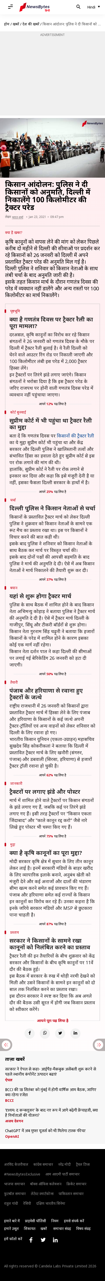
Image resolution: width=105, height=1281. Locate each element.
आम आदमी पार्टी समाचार (62, 1174)
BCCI (9, 1100)
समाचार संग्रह (62, 1228)
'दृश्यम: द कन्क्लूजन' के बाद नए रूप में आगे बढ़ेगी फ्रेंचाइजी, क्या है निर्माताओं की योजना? (51, 1113)
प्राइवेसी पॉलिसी (35, 1220)
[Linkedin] (75, 1033)
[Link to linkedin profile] (55, 1240)
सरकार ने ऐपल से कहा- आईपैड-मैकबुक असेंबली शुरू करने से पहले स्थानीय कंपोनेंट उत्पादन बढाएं (50, 1072)
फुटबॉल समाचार (15, 1193)
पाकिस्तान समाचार (71, 1193)
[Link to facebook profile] (31, 1240)
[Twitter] (60, 1033)
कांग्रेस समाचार (43, 1164)
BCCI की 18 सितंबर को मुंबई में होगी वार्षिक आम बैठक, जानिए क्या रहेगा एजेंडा (50, 1092)
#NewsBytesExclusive (22, 1174)
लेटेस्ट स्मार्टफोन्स (42, 1193)
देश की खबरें (30, 24)
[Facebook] (29, 1033)
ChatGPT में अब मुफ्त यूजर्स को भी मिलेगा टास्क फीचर (45, 1131)
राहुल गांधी (11, 1203)
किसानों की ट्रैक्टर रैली (75, 436)
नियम (55, 1220)
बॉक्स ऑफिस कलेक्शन (45, 1183)
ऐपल (8, 1080)
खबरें (16, 24)
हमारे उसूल (11, 1228)
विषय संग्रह (83, 1228)
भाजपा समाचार (14, 1183)
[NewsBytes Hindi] (34, 7)
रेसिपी (27, 1203)
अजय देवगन (14, 1121)
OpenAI (12, 1136)
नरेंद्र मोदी (64, 1164)
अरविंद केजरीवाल (16, 1164)
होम (6, 24)
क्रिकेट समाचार (76, 1183)
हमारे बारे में (12, 1220)
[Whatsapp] (45, 1033)
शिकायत (29, 1228)
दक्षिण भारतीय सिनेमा (50, 1203)
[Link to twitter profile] (43, 1240)
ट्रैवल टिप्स (83, 1164)
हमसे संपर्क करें (74, 1220)
